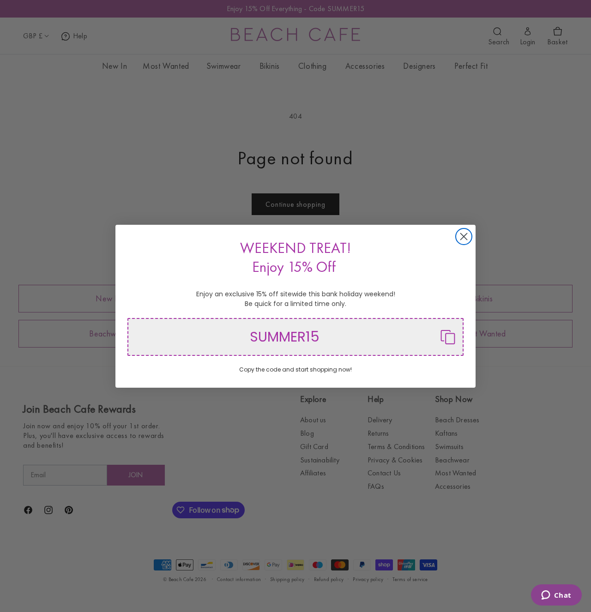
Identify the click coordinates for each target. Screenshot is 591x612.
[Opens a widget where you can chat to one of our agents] (556, 595)
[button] (295, 337)
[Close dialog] (464, 236)
